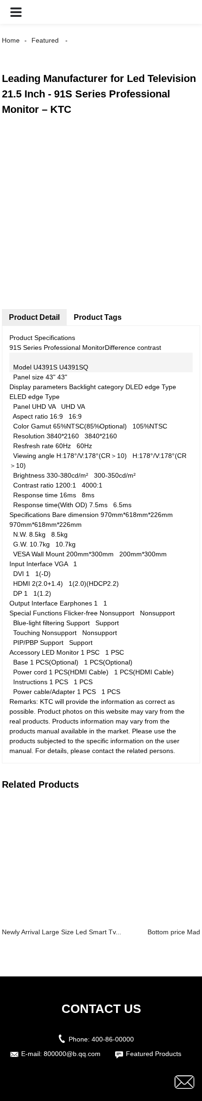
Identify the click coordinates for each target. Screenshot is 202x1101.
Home (11, 40)
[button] (16, 12)
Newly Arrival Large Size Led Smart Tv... (61, 932)
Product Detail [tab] (34, 317)
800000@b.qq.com (72, 1053)
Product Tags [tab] (98, 317)
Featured (45, 40)
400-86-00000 (113, 1039)
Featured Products (153, 1053)
